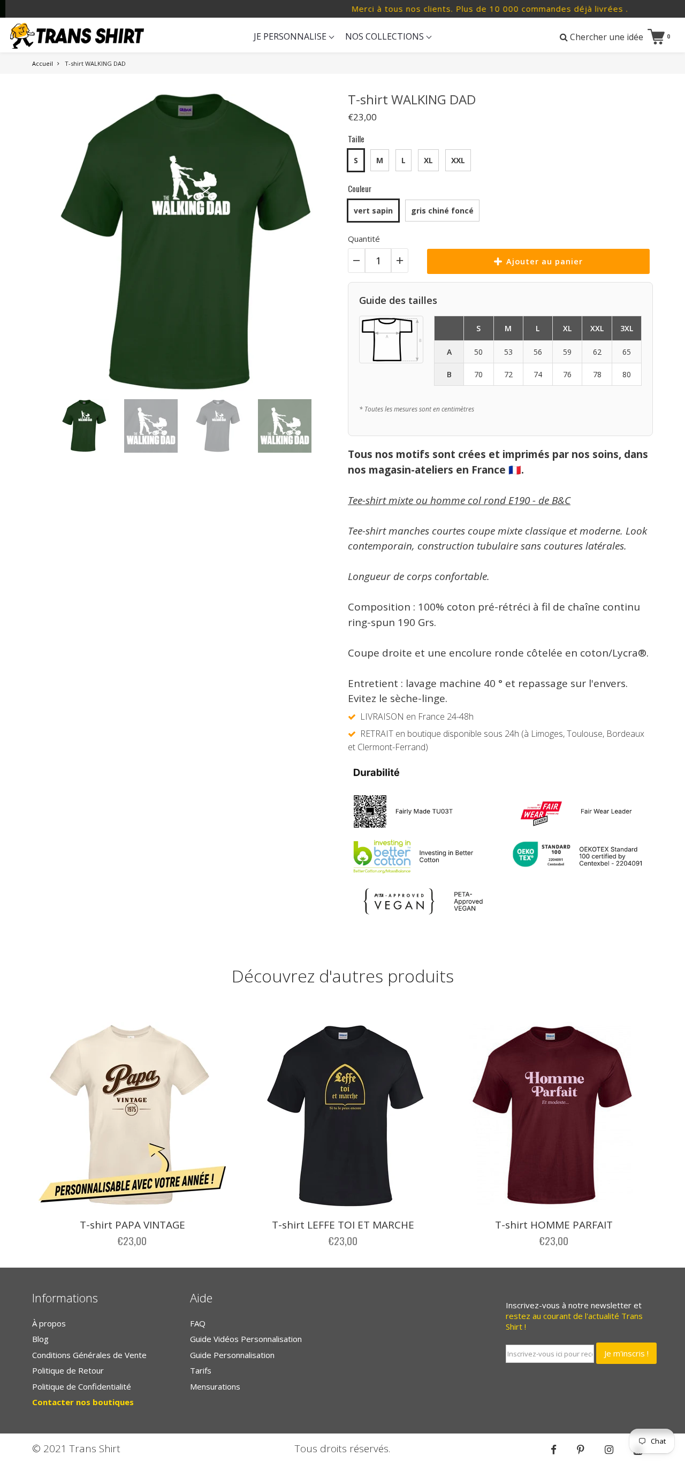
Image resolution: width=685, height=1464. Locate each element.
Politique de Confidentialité (81, 1386)
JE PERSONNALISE (291, 36)
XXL (458, 160)
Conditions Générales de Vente (89, 1354)
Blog (40, 1338)
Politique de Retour (68, 1370)
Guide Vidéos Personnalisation (246, 1338)
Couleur (359, 188)
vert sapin (373, 210)
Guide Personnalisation (232, 1354)
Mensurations (215, 1386)
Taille (356, 138)
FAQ (198, 1323)
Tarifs (200, 1370)
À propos (49, 1323)
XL (428, 160)
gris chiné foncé (442, 210)
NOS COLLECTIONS (385, 36)
